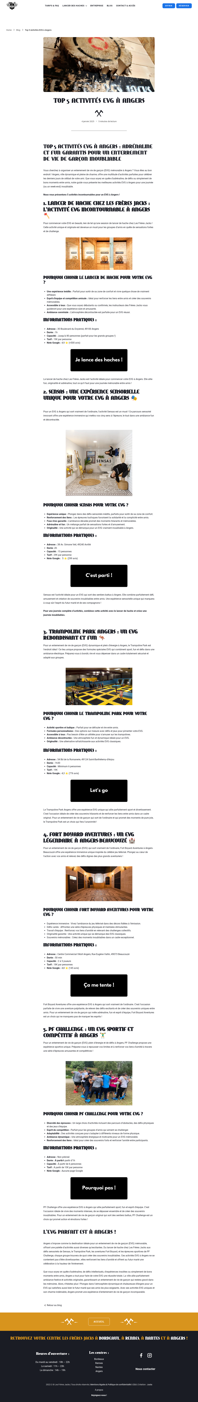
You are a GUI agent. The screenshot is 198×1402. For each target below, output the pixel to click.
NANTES (152, 1338)
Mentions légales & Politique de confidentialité (110, 1384)
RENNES (132, 1338)
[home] (12, 6)
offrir (168, 6)
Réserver (184, 6)
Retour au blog (54, 1305)
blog (110, 5)
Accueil (99, 1321)
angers (178, 1338)
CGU (135, 1384)
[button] (74, 5)
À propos (99, 1390)
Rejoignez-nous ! (99, 1395)
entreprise (96, 5)
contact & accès (126, 5)
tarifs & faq (52, 5)
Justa (149, 1384)
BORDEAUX (109, 1338)
